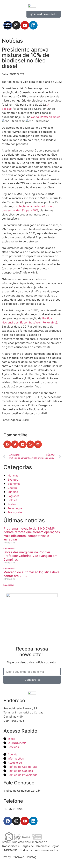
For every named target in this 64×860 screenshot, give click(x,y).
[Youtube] (24, 821)
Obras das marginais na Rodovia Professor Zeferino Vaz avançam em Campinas (30, 555)
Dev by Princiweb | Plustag (19, 857)
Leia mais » (9, 548)
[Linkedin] (33, 821)
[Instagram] (16, 821)
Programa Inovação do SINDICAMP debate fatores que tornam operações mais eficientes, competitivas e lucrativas (31, 534)
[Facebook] (7, 821)
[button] (7, 444)
